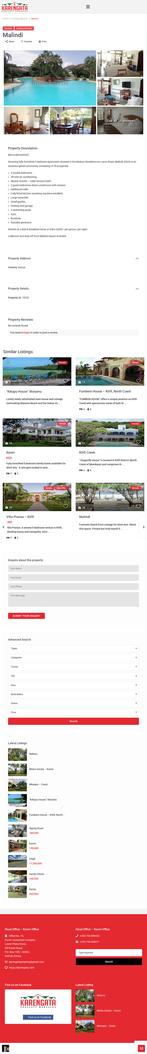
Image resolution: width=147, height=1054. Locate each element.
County (14, 666)
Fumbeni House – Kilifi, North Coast (105, 391)
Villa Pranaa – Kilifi (20, 517)
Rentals (8, 28)
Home (6, 18)
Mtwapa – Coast (38, 784)
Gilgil (32, 858)
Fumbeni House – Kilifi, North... (47, 814)
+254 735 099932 (89, 935)
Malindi (84, 517)
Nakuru (33, 753)
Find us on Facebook (39, 1017)
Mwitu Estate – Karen (41, 769)
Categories (16, 657)
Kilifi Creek (87, 452)
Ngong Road (36, 828)
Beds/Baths (17, 694)
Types (14, 648)
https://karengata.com (21, 967)
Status (14, 703)
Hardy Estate (36, 874)
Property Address (19, 258)
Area (13, 685)
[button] (88, 7)
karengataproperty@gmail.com (26, 961)
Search (73, 721)
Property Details (18, 288)
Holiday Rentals (19, 18)
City (13, 675)
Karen (10, 452)
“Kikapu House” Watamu (24, 391)
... (59, 403)
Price (13, 712)
